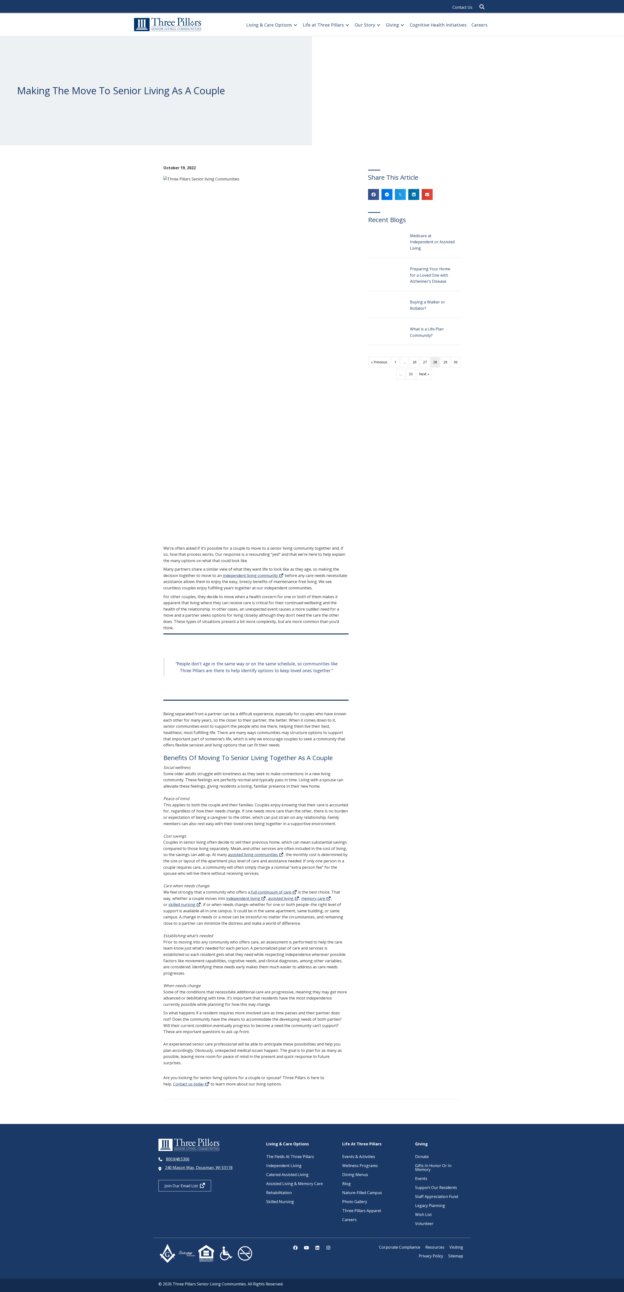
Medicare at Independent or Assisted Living (432, 242)
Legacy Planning (430, 1205)
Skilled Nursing (280, 1201)
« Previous (379, 362)
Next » (424, 374)
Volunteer (424, 1223)
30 (456, 362)
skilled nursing (182, 904)
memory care (313, 898)
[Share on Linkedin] (413, 194)
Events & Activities (358, 1156)
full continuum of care (271, 892)
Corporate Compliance (399, 1247)
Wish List (423, 1214)
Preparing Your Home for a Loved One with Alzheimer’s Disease (430, 275)
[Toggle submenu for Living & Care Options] (295, 25)
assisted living (281, 898)
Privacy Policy (431, 1256)
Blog (346, 1183)
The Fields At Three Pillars (290, 1156)
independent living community (251, 575)
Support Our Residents (436, 1187)
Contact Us (462, 7)
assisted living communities (253, 854)
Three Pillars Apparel (361, 1210)
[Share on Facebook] (373, 194)
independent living (243, 898)
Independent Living (284, 1165)
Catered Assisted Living (287, 1174)
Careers (349, 1219)
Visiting (456, 1247)
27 (425, 362)
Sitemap (455, 1256)
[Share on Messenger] (386, 194)
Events (421, 1178)
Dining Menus (355, 1174)
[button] (483, 7)
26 (415, 362)
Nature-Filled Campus (362, 1192)
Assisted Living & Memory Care (294, 1183)
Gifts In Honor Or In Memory (433, 1167)
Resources (434, 1247)
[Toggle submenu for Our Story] (378, 25)
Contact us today (189, 1084)
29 (445, 362)
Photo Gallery (354, 1201)
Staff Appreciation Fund (436, 1196)
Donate (422, 1156)
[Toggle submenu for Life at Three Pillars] (347, 25)
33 (411, 374)
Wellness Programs (360, 1165)
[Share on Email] (427, 194)
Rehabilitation (279, 1192)
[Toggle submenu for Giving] (402, 25)
